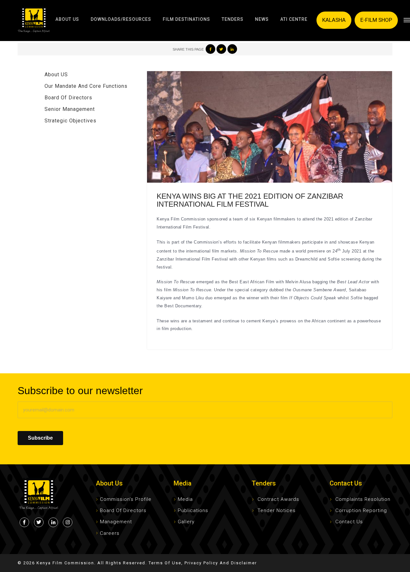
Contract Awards (278, 499)
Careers (109, 533)
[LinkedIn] (232, 49)
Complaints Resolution (362, 499)
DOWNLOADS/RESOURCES (121, 19)
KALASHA (334, 20)
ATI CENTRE (294, 19)
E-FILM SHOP (376, 20)
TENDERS (232, 19)
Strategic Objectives (70, 121)
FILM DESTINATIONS (186, 19)
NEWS (262, 19)
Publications (193, 510)
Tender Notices (277, 510)
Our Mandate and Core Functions (86, 86)
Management (116, 522)
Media (185, 499)
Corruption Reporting (361, 510)
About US (56, 74)
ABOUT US (67, 19)
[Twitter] (221, 49)
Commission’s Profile (126, 499)
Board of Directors (68, 98)
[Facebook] (210, 49)
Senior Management (70, 109)
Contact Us (349, 522)
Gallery (186, 522)
